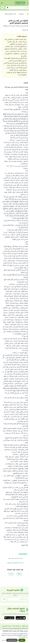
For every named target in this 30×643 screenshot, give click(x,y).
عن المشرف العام (17, 626)
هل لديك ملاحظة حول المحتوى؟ (15, 563)
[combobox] (18, 8)
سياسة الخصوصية (6, 626)
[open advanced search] (7, 7)
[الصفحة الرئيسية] (28, 14)
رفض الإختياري (12, 640)
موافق (21, 640)
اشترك (4, 599)
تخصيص (3, 640)
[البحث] (2, 7)
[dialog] (14, 636)
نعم (19, 574)
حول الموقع (25, 626)
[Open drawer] (2, 3)
